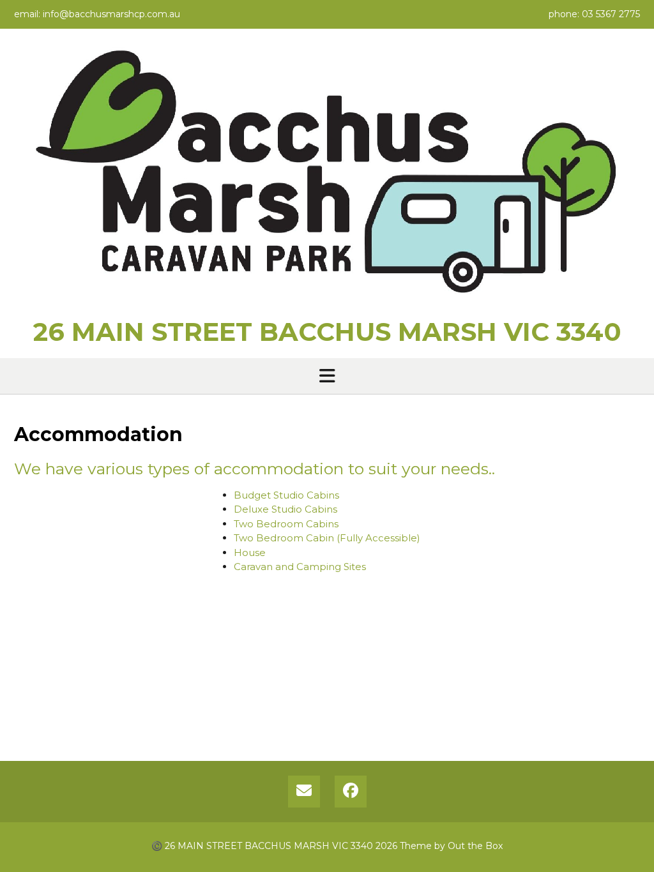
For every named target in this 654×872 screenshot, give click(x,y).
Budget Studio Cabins (286, 495)
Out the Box (475, 846)
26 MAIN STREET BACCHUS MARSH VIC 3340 (327, 331)
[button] (327, 376)
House (250, 552)
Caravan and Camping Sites (300, 566)
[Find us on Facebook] (351, 792)
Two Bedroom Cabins (286, 524)
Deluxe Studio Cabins (285, 509)
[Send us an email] (304, 792)
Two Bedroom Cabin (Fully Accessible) (327, 538)
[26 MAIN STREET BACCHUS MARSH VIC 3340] (327, 176)
